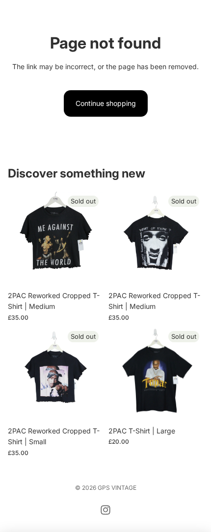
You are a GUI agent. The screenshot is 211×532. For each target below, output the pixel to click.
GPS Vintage (117, 487)
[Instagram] (105, 510)
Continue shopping (106, 103)
